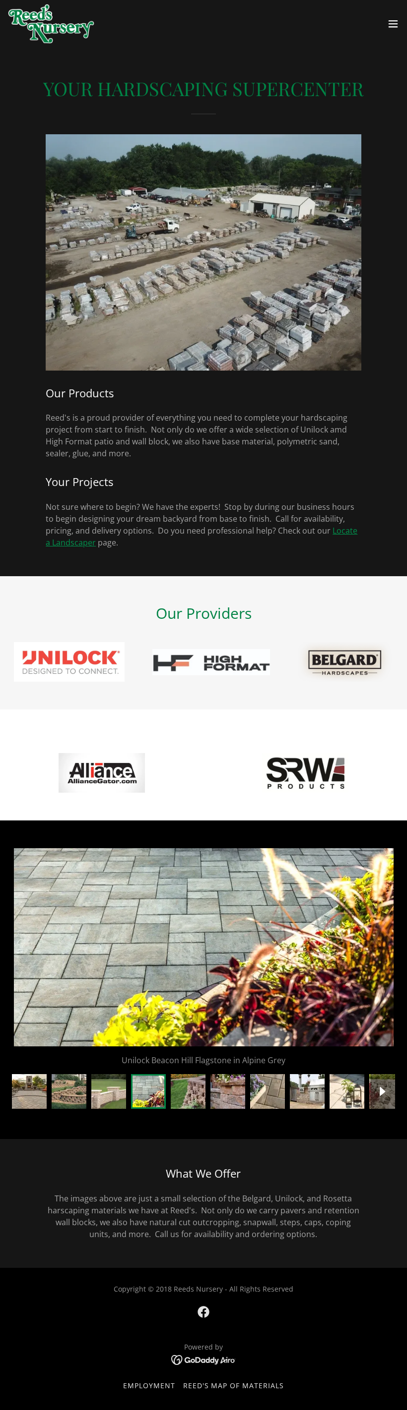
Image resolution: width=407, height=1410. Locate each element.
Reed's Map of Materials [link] (233, 1385)
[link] (51, 24)
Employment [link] (149, 1385)
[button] (393, 24)
